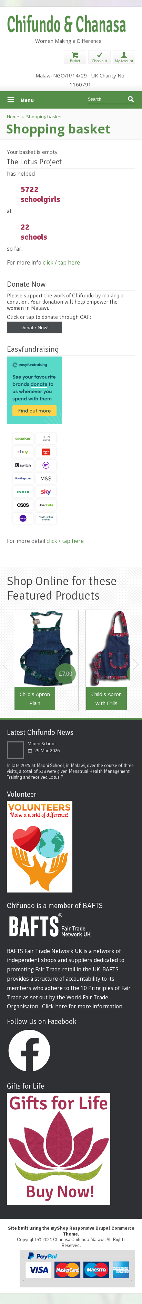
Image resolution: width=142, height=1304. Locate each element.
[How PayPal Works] (77, 1280)
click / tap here (61, 262)
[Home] (67, 31)
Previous (6, 664)
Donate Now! (34, 327)
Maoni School (41, 744)
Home (13, 116)
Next (136, 664)
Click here (54, 1006)
